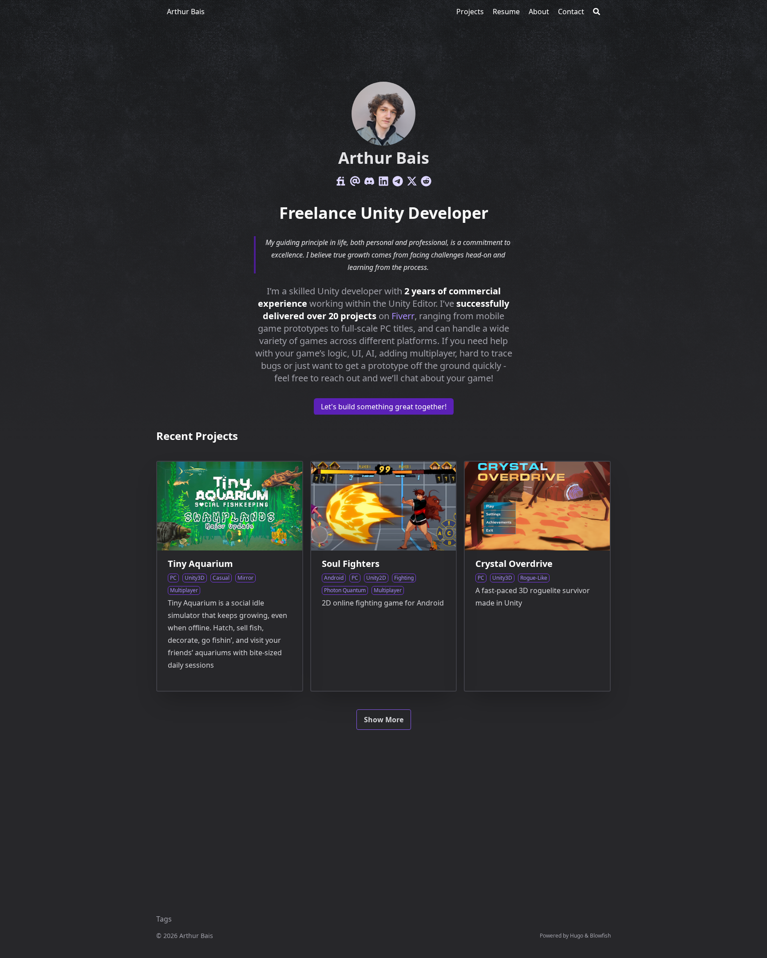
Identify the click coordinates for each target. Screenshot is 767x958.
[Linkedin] (383, 181)
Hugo (576, 935)
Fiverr (403, 316)
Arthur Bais (186, 11)
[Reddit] (426, 181)
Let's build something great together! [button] (384, 407)
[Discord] (369, 181)
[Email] (355, 181)
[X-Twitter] (412, 181)
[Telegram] (398, 181)
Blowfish (600, 935)
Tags (164, 919)
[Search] (596, 11)
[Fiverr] (341, 181)
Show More (383, 719)
